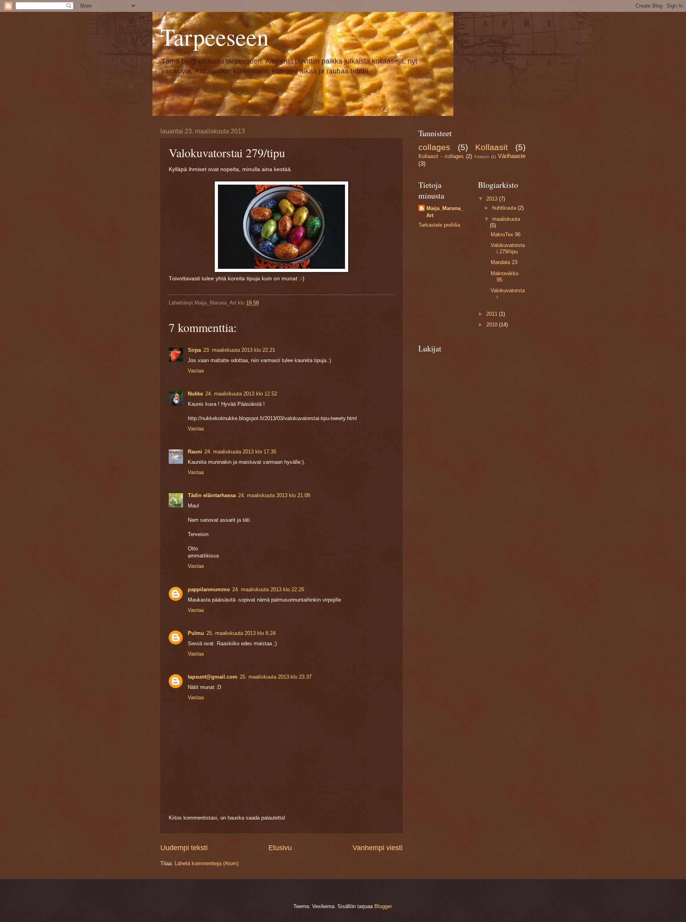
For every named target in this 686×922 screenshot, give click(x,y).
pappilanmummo (209, 589)
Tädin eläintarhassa (212, 495)
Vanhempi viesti (378, 848)
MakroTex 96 (505, 234)
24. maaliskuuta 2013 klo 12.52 (241, 394)
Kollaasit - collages (441, 156)
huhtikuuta (505, 208)
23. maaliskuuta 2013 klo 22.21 (239, 350)
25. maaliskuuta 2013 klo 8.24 (241, 633)
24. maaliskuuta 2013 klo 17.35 (240, 452)
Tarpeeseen (214, 36)
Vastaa (196, 371)
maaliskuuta (506, 219)
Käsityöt (481, 156)
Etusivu (280, 848)
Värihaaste (512, 155)
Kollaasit (491, 147)
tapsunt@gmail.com (212, 677)
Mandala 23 (504, 262)
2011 (492, 314)
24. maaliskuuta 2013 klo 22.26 (268, 589)
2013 (492, 199)
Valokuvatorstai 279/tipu (508, 248)
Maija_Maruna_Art (444, 211)
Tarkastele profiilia (439, 225)
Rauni (195, 452)
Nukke (195, 394)
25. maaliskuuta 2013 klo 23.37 (276, 677)
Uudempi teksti (184, 848)
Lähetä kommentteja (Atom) (207, 863)
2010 (492, 325)
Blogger (382, 906)
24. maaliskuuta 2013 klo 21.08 (274, 495)
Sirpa (194, 350)
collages (434, 147)
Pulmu (196, 633)
